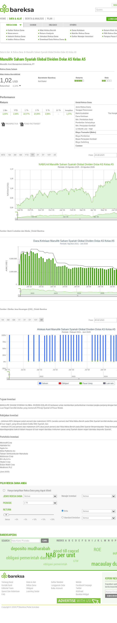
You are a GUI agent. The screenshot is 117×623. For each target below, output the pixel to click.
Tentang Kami (7, 582)
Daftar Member (57, 582)
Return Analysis (47, 33)
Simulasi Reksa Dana (49, 36)
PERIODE (7, 502)
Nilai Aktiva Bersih (48, 30)
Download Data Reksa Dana (52, 39)
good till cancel (66, 551)
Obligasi (29, 588)
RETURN (7, 509)
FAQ (3, 594)
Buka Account (57, 588)
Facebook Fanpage (84, 585)
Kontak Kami (7, 585)
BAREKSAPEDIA (8, 535)
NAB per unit (60, 555)
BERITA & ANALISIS (34, 19)
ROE (97, 549)
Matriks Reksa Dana (80, 33)
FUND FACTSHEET (32, 124)
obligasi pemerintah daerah (29, 558)
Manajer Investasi (69, 495)
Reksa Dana (18, 52)
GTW (75, 560)
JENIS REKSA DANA (12, 496)
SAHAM (33, 24)
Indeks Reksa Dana (16, 39)
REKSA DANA (11, 24)
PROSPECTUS (11, 124)
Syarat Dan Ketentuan (11, 591)
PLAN (49, 19)
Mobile (78, 582)
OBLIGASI (53, 24)
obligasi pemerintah (55, 564)
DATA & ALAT (15, 19)
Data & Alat (5, 52)
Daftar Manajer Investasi (82, 36)
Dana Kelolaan (78, 30)
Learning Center (32, 591)
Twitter (79, 588)
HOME (3, 19)
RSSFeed (79, 591)
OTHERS (73, 24)
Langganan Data (58, 585)
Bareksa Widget (82, 594)
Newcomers (13, 33)
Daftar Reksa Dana (16, 30)
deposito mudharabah (30, 548)
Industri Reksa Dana (16, 36)
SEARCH (6, 540)
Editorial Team (7, 588)
